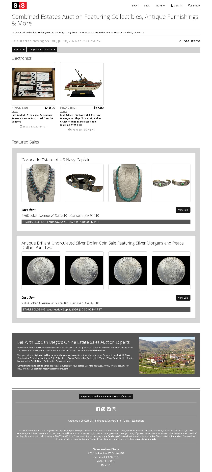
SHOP (135, 5)
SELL (147, 5)
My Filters (18, 49)
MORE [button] (159, 5)
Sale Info (49, 49)
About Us (73, 420)
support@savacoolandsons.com (52, 368)
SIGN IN (177, 5)
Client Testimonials (134, 420)
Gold (121, 355)
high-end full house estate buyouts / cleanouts (57, 355)
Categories (34, 49)
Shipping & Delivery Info (108, 420)
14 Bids (63, 111)
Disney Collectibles (77, 358)
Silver (127, 355)
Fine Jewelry (23, 358)
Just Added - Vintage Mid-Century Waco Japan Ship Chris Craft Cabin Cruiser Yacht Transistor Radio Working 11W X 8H (80, 119)
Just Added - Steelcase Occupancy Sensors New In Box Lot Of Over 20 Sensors (32, 118)
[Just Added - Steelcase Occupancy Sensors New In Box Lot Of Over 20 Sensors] (33, 83)
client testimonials (96, 350)
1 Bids (15, 111)
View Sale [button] (183, 209)
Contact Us (87, 420)
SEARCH (195, 5)
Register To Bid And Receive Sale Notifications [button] (106, 396)
